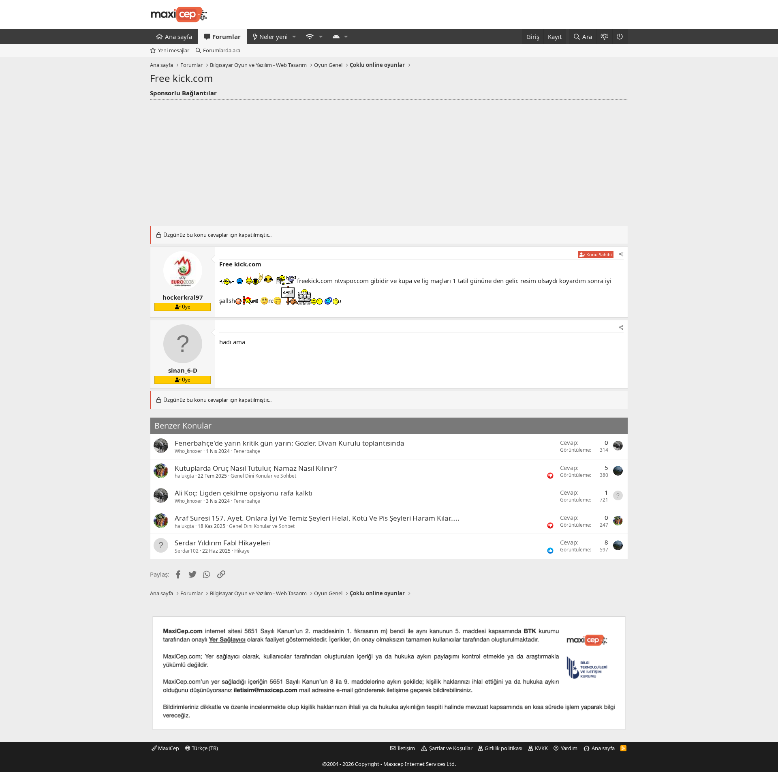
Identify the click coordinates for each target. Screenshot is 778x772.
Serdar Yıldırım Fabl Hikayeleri (223, 542)
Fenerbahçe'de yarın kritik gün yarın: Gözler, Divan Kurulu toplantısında (289, 443)
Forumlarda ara (221, 50)
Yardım (569, 748)
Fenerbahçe (246, 451)
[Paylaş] (621, 254)
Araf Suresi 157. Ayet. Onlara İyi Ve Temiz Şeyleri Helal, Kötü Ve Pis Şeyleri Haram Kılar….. (317, 518)
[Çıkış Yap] (620, 36)
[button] (294, 36)
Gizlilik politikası (503, 748)
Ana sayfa (178, 36)
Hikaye (242, 550)
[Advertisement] (389, 160)
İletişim (406, 748)
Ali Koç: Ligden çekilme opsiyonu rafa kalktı (243, 493)
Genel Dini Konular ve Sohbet (263, 475)
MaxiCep (168, 748)
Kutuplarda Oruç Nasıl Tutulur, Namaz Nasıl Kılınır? (256, 468)
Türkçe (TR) (204, 748)
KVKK (541, 748)
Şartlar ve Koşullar (450, 748)
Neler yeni (273, 36)
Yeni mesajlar (173, 50)
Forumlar (226, 36)
